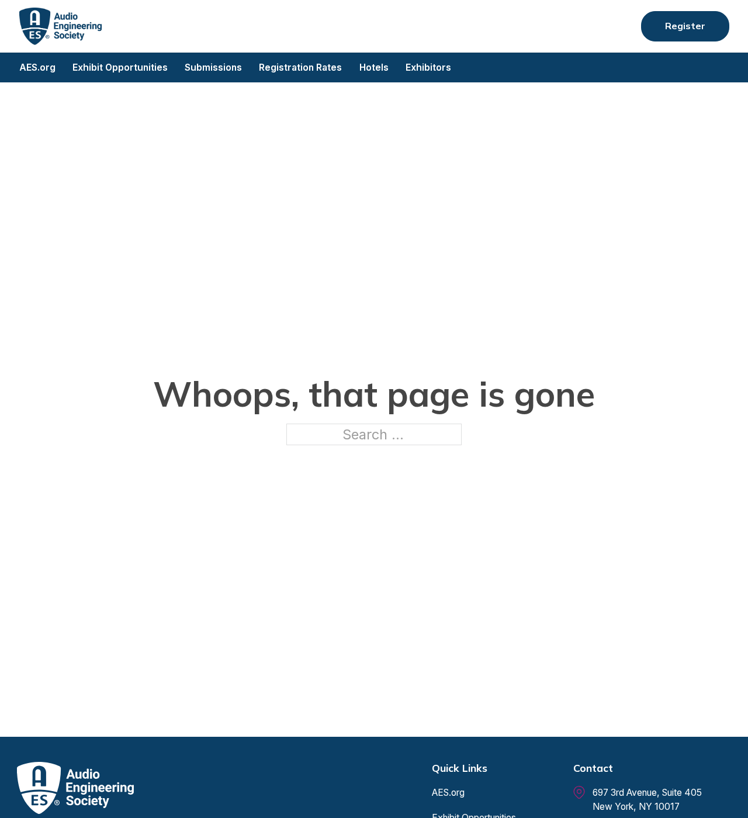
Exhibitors (428, 67)
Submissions (213, 67)
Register (685, 26)
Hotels (374, 67)
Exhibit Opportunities (120, 67)
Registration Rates (300, 67)
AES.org (37, 67)
